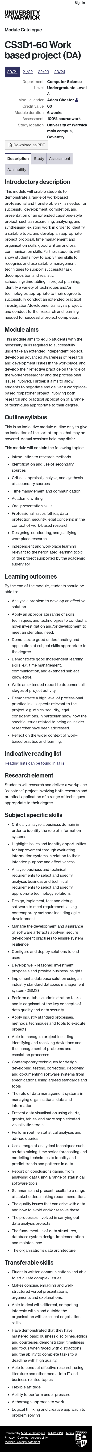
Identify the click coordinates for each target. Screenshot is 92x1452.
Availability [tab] (16, 169)
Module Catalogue (23, 30)
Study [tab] (39, 158)
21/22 (28, 71)
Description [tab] (18, 158)
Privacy (10, 1437)
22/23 (43, 71)
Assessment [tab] (59, 158)
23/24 (59, 71)
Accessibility (39, 1437)
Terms (70, 1433)
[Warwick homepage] (22, 15)
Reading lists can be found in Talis (34, 763)
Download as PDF (29, 145)
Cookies (22, 1437)
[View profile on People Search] (76, 100)
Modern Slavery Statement (22, 1442)
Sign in (80, 3)
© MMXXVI (55, 1433)
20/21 (12, 71)
